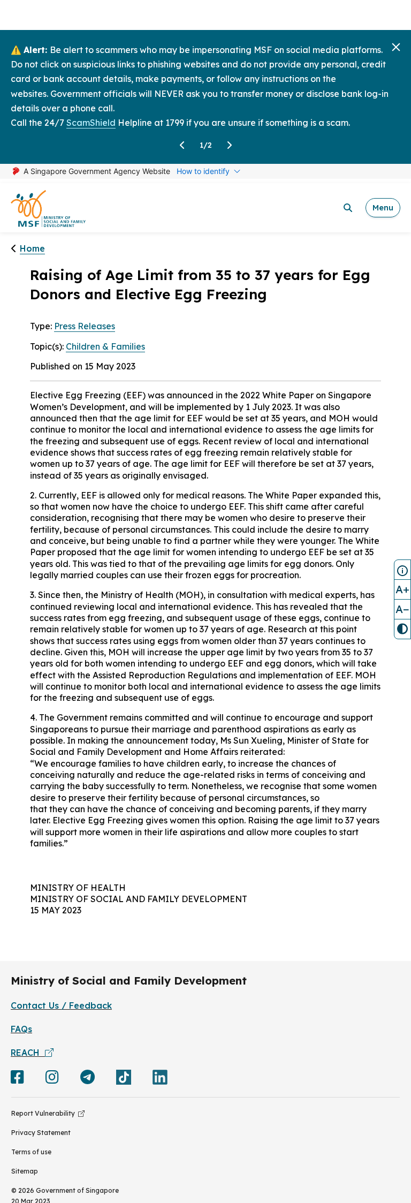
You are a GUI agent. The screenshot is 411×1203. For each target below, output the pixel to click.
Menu (382, 207)
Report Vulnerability (44, 1113)
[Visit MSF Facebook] (17, 1079)
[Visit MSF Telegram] (87, 1079)
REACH (28, 1052)
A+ (402, 589)
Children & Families (105, 346)
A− (402, 609)
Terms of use (31, 1152)
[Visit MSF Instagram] (52, 1079)
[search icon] (348, 208)
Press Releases (84, 326)
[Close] (396, 47)
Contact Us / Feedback (61, 1005)
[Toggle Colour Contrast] (402, 629)
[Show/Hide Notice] (402, 569)
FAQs (21, 1029)
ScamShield (91, 122)
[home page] (48, 208)
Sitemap (24, 1171)
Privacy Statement (41, 1133)
